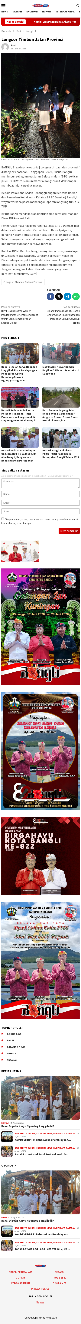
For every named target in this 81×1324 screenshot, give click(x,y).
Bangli (11, 1040)
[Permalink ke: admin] (5, 46)
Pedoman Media (20, 1283)
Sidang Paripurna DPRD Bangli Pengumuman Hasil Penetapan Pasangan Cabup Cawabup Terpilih (63, 314)
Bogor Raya (14, 1034)
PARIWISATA (59, 1133)
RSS (42, 1302)
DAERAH (31, 1133)
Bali (17, 1133)
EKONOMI (41, 1133)
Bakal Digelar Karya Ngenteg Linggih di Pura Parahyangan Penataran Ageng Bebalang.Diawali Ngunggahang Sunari (19, 373)
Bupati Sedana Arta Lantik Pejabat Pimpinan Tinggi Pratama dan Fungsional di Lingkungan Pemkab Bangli (18, 415)
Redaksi (59, 1272)
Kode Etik (59, 1277)
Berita (23, 1133)
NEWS (49, 1133)
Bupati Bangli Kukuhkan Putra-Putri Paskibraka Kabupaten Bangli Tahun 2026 (60, 454)
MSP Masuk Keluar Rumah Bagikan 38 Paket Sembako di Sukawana (60, 370)
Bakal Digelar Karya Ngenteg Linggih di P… (28, 1126)
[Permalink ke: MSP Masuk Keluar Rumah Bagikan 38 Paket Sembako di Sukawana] (61, 353)
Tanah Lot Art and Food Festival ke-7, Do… (42, 1154)
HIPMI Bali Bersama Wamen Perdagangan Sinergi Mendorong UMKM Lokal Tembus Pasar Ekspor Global (19, 314)
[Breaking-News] (40, 5)
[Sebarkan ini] (50, 296)
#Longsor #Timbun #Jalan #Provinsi (23, 282)
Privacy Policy (40, 1288)
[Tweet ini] (59, 296)
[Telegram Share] (67, 296)
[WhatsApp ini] (76, 296)
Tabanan (12, 1060)
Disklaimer (59, 1283)
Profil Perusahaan (21, 1272)
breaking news (16, 1047)
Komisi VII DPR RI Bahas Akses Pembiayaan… (43, 1140)
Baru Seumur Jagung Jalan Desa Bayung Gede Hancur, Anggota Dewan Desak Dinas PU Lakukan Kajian (60, 415)
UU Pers (21, 1277)
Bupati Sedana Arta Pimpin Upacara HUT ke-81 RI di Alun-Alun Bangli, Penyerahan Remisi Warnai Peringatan (19, 455)
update (11, 1053)
